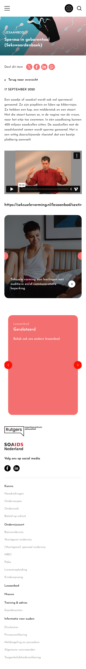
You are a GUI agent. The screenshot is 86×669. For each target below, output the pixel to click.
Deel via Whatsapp (52, 67)
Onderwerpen (13, 501)
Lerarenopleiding (15, 569)
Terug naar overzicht (23, 79)
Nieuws (9, 594)
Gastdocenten (13, 610)
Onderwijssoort (14, 524)
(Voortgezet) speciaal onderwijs (25, 547)
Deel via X (29, 67)
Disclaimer (11, 627)
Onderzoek (11, 508)
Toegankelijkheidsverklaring (22, 657)
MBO (7, 554)
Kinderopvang (13, 577)
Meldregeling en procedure (21, 642)
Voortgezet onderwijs (18, 539)
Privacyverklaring (15, 634)
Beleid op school (15, 516)
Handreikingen (14, 493)
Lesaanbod (11, 585)
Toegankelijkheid (69, 8)
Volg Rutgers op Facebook (7, 468)
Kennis (8, 486)
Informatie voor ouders (19, 618)
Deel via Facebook (37, 67)
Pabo (7, 562)
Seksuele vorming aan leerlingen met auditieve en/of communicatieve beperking (43, 256)
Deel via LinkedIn (44, 67)
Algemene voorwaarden (19, 649)
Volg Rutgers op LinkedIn (16, 468)
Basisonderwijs (14, 532)
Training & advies (15, 602)
